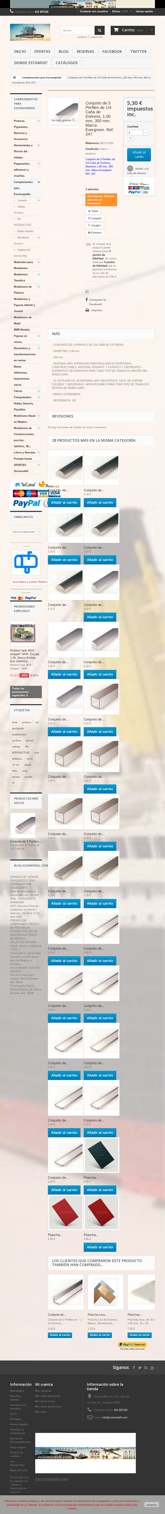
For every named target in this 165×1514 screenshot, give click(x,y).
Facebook (112, 51)
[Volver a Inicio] (14, 77)
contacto (82, 37)
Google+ (96, 225)
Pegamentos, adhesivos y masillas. (22, 169)
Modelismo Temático (21, 277)
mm (36, 752)
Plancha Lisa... (97, 1314)
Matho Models (25, 231)
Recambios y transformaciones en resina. (25, 354)
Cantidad (132, 126)
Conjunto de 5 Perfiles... (25, 841)
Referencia (92, 143)
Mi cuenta (44, 1384)
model (28, 776)
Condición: (92, 148)
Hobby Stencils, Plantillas (24, 406)
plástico (17, 758)
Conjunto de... (58, 490)
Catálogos (67, 62)
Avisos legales (19, 1424)
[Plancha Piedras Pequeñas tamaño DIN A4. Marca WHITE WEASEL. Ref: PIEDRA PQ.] (102, 1155)
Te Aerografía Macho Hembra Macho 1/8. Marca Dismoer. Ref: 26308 (25, 989)
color (30, 758)
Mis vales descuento (48, 1396)
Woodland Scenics (21, 240)
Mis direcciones (45, 1401)
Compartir (96, 218)
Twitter (138, 51)
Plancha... (91, 1178)
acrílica (16, 740)
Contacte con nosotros (94, 11)
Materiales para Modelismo (23, 265)
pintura (26, 722)
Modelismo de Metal (23, 320)
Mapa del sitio (19, 1470)
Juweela (21, 200)
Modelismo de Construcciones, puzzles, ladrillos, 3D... (24, 437)
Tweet (94, 211)
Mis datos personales (48, 1406)
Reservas (85, 51)
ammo (16, 776)
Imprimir (97, 310)
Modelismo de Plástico (23, 289)
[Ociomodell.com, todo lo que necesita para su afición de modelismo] (82, 4)
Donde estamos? (30, 62)
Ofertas (42, 51)
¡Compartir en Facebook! (97, 302)
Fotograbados (22, 397)
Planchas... (135, 1314)
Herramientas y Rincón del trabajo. (23, 151)
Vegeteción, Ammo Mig (22, 252)
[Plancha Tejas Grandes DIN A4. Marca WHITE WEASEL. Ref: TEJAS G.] (102, 1212)
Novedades (17, 1390)
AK (27, 746)
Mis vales (41, 1411)
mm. (15, 770)
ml (37, 722)
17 (13, 782)
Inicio (20, 51)
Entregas (15, 1419)
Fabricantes (23, 517)
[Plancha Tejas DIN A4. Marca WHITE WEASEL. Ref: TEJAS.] (66, 1212)
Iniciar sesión (144, 11)
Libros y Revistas (24, 452)
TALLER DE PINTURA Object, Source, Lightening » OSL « (25, 946)
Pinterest (96, 232)
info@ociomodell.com (114, 1417)
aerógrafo (18, 728)
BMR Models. (22, 329)
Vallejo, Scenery (20, 209)
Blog (63, 51)
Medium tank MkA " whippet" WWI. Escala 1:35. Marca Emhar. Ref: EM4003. (24, 656)
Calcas (18, 391)
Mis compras (43, 1390)
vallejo (16, 746)
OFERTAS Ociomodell (21, 468)
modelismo (19, 734)
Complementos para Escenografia (23, 188)
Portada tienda (23, 458)
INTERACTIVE (21, 752)
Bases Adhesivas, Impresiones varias (21, 375)
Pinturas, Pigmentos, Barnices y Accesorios (21, 130)
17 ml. (16, 764)
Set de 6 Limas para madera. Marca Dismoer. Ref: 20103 (24, 978)
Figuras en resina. (20, 339)
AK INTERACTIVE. (23, 222)
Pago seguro (18, 1447)
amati (27, 764)
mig (24, 770)
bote (15, 722)
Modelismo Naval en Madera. (24, 418)
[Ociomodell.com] (32, 32)
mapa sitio (97, 37)
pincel (29, 740)
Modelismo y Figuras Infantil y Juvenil (24, 305)
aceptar (151, 1504)
